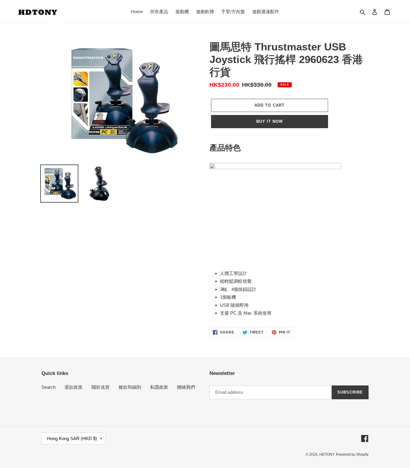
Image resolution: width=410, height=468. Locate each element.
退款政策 (74, 387)
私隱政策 (159, 387)
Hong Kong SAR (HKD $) (72, 438)
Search (48, 387)
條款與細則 (130, 387)
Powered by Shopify (352, 454)
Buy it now (269, 121)
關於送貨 (101, 387)
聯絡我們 (186, 387)
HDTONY (327, 454)
